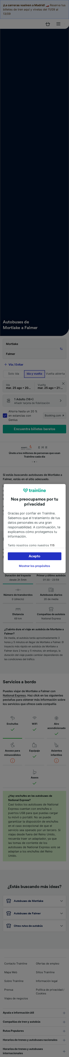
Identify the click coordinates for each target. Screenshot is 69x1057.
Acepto (34, 556)
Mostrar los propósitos (34, 566)
